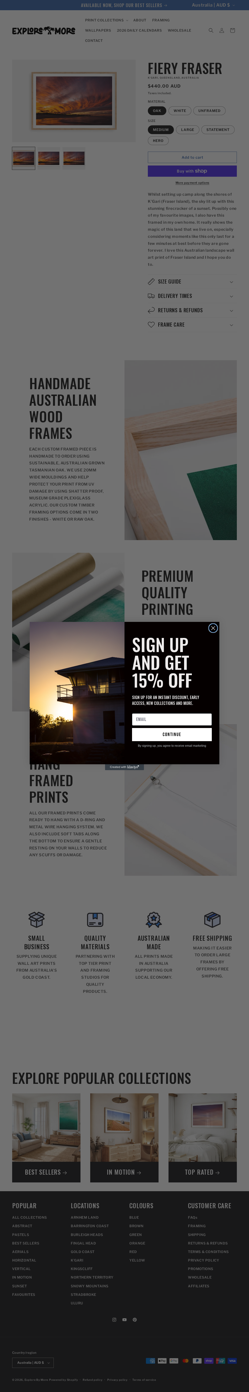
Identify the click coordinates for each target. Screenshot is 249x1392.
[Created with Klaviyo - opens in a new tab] (124, 767)
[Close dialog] (213, 628)
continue (172, 734)
